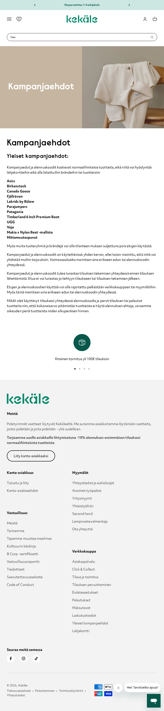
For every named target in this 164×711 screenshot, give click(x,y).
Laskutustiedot (84, 615)
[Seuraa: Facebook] (11, 658)
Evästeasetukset (85, 592)
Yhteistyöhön (83, 506)
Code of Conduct (20, 584)
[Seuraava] (129, 5)
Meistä (12, 523)
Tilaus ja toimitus (85, 577)
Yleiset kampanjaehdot (90, 623)
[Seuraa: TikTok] (36, 658)
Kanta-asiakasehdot (22, 490)
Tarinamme (15, 531)
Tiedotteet (16, 569)
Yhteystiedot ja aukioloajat (93, 483)
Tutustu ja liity (18, 483)
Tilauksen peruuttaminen (91, 584)
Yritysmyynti (82, 498)
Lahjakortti (80, 631)
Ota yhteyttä (82, 529)
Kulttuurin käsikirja (21, 546)
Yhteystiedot (16, 695)
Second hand (82, 513)
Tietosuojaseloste (19, 691)
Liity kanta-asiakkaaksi (31, 456)
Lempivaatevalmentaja (90, 521)
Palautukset (81, 600)
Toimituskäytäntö (71, 691)
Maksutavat (81, 608)
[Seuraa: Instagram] (23, 658)
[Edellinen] (34, 5)
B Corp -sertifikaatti (22, 554)
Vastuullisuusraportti (23, 561)
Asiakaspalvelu (83, 561)
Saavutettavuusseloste (25, 577)
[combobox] (80, 37)
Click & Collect (83, 569)
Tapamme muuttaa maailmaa (29, 538)
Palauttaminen (45, 691)
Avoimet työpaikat (86, 490)
